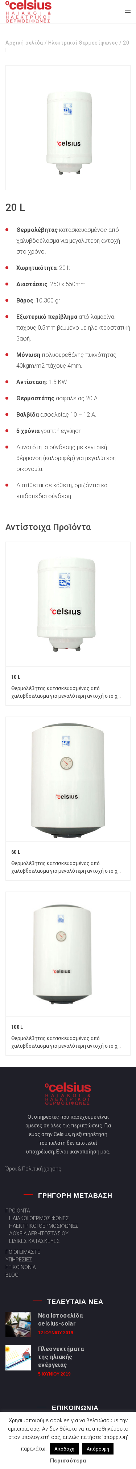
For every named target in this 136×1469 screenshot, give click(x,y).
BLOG (11, 1275)
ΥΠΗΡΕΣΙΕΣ (18, 1260)
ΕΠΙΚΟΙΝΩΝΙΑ (20, 1267)
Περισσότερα (68, 1460)
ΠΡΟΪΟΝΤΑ (17, 1211)
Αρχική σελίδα (24, 43)
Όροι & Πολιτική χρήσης (33, 1169)
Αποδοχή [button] (64, 1449)
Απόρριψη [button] (98, 1449)
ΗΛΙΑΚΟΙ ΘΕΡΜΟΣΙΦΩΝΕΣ (39, 1218)
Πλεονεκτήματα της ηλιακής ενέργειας (61, 1356)
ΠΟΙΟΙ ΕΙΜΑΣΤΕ (22, 1252)
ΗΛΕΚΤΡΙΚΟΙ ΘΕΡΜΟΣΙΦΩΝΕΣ (43, 1226)
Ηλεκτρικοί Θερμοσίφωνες (83, 43)
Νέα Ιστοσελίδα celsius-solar (60, 1319)
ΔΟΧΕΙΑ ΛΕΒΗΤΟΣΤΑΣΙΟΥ (39, 1233)
